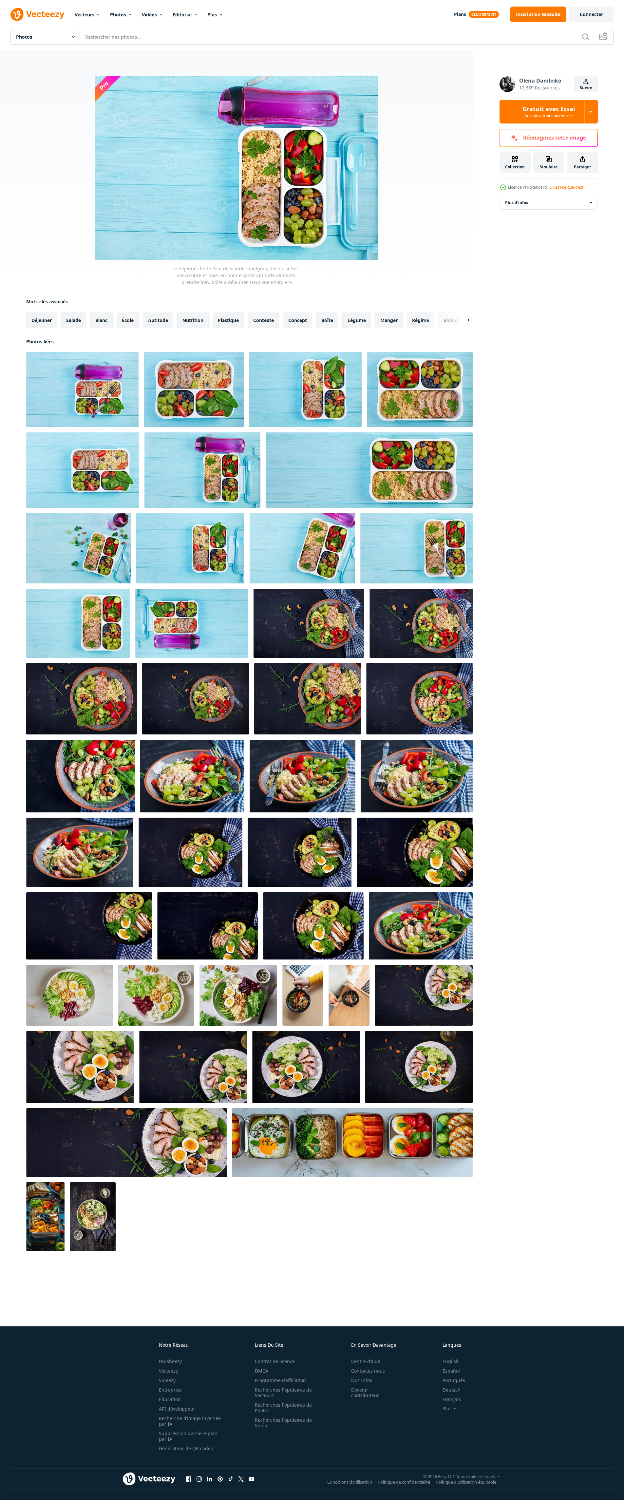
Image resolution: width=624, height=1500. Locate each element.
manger (389, 320)
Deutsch (452, 1390)
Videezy (167, 1380)
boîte (327, 320)
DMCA (261, 1371)
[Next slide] (462, 320)
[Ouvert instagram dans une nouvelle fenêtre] (199, 1478)
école (128, 320)
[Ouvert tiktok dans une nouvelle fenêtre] (230, 1478)
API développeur (177, 1409)
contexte (263, 320)
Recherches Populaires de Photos (283, 1408)
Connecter (591, 14)
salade (73, 320)
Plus (212, 14)
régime (420, 320)
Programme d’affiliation (280, 1380)
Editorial (182, 14)
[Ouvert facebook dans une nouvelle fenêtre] (188, 1478)
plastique (228, 320)
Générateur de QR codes (186, 1448)
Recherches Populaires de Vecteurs (283, 1392)
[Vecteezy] (37, 14)
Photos (118, 14)
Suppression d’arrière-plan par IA (188, 1436)
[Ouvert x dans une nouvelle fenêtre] (241, 1478)
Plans (460, 14)
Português (454, 1380)
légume (357, 320)
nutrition (192, 320)
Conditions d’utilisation (349, 1482)
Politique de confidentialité (404, 1482)
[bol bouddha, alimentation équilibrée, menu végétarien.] (69, 995)
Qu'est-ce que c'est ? (567, 187)
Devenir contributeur (365, 1392)
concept (297, 320)
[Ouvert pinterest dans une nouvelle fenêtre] (220, 1478)
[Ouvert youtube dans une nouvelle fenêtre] (251, 1478)
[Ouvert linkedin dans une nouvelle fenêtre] (209, 1478)
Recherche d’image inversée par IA (190, 1421)
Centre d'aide (365, 1361)
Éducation (170, 1399)
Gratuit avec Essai (548, 112)
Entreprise (170, 1390)
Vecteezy (168, 1371)
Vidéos (149, 14)
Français (452, 1399)
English (451, 1361)
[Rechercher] (586, 37)
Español (451, 1371)
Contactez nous (368, 1371)
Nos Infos (361, 1380)
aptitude (158, 320)
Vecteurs (84, 14)
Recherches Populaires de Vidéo (283, 1423)
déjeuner (41, 320)
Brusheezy (170, 1361)
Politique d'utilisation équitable (466, 1482)
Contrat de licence (275, 1361)
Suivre (586, 87)
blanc (101, 320)
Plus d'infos (516, 202)
